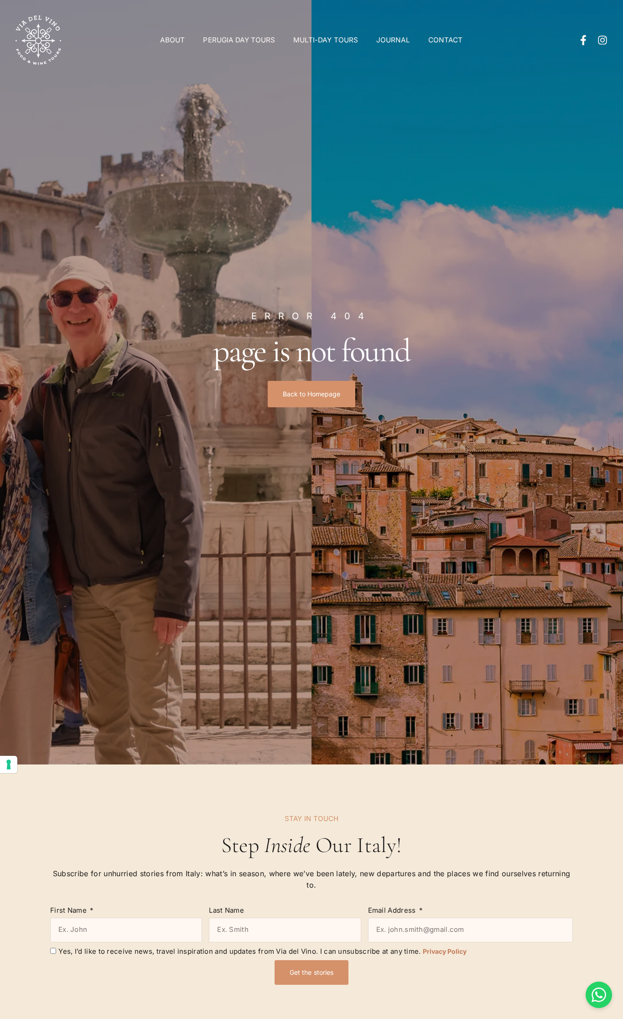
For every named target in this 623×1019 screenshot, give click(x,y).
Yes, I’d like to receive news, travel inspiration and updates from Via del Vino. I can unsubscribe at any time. (262, 951)
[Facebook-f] (583, 40)
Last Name (226, 910)
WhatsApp (599, 995)
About (172, 40)
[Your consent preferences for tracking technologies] (8, 764)
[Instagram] (602, 40)
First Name (69, 910)
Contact (445, 40)
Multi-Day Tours (325, 40)
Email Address (393, 910)
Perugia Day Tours (239, 40)
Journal (393, 40)
